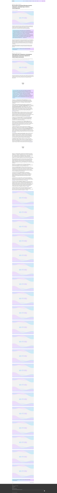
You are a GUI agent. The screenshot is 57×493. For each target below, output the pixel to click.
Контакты (13, 487)
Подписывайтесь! (15, 49)
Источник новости (32, 51)
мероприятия (14, 110)
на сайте (30, 157)
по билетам (30, 141)
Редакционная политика (14, 488)
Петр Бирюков (27, 28)
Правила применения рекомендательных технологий (17, 489)
